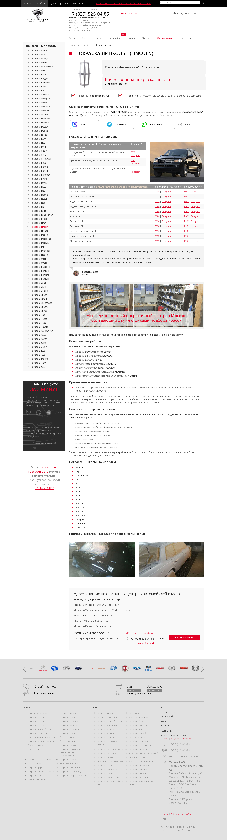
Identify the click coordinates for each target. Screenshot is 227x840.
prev (26, 668)
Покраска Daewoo (40, 118)
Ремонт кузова (67, 741)
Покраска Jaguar (39, 190)
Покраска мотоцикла (70, 767)
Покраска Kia (37, 206)
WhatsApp (149, 633)
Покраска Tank (38, 314)
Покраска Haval (39, 162)
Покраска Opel (38, 258)
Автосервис (78, 3)
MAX (133, 152)
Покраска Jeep (38, 202)
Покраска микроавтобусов (41, 771)
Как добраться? (146, 643)
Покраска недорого (107, 769)
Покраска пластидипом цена (111, 749)
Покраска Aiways (39, 58)
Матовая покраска (37, 763)
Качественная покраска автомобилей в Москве (123, 3)
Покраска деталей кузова (40, 729)
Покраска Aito (38, 54)
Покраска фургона (36, 767)
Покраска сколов (68, 745)
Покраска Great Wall (41, 158)
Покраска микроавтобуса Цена (142, 783)
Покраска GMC (38, 154)
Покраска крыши (35, 721)
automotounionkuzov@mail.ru (185, 756)
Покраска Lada (38, 210)
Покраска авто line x (139, 749)
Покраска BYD (38, 90)
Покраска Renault (40, 278)
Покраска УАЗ (38, 366)
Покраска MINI (38, 246)
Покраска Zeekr (39, 346)
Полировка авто (35, 749)
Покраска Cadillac (40, 94)
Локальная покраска (37, 713)
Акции (132, 37)
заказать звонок (129, 13)
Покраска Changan (40, 98)
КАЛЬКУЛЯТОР (44, 488)
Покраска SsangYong (41, 302)
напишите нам (184, 637)
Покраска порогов (69, 729)
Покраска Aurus (39, 62)
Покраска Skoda (39, 294)
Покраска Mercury (40, 242)
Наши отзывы (44, 693)
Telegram (135, 155)
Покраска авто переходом (41, 741)
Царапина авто (137, 757)
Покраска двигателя (70, 733)
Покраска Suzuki (39, 310)
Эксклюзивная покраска (72, 763)
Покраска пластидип (107, 753)
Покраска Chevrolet (41, 106)
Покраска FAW (38, 138)
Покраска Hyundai (40, 178)
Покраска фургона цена (141, 777)
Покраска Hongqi (39, 170)
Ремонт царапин (36, 745)
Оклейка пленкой (36, 779)
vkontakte (194, 13)
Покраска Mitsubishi (41, 250)
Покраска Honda (39, 166)
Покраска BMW (39, 74)
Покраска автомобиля (34, 3)
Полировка (134, 713)
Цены (98, 37)
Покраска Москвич (40, 358)
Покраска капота (68, 725)
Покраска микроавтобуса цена (110, 783)
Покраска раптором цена (142, 745)
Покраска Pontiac (40, 270)
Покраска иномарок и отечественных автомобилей (71, 752)
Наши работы (115, 37)
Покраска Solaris (39, 290)
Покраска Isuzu (38, 186)
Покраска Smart (39, 298)
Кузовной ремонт (59, 3)
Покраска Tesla (38, 322)
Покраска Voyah (39, 338)
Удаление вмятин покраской (143, 753)
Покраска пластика (37, 733)
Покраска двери (68, 717)
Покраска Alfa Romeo (42, 66)
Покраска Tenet (39, 318)
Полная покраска (68, 713)
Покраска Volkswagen (42, 330)
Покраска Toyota (39, 326)
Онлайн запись (45, 686)
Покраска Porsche (40, 274)
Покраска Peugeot (40, 266)
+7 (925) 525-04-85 (89, 14)
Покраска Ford (38, 146)
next (201, 668)
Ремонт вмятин (67, 737)
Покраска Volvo (39, 334)
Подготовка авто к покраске (42, 759)
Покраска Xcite (38, 342)
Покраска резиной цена (141, 741)
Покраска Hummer (40, 174)
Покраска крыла (35, 725)
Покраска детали (105, 737)
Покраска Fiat (38, 142)
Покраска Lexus (39, 218)
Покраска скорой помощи (73, 775)
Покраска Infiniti (39, 182)
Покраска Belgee (39, 78)
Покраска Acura (39, 50)
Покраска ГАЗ (38, 350)
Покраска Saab (38, 282)
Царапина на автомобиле (110, 761)
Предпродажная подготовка (41, 737)
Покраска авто (104, 765)
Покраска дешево (138, 769)
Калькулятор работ (140, 693)
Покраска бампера (69, 721)
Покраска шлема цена (140, 773)
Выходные (154, 686)
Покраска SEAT (38, 286)
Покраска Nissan (39, 254)
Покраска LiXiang (39, 230)
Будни (131, 686)
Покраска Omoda (40, 262)
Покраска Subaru (39, 306)
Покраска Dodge (39, 130)
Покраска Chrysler (40, 110)
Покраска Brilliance (40, 82)
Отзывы (146, 37)
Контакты (186, 37)
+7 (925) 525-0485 (118, 112)
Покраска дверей (137, 733)
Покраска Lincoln (39, 226)
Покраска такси (35, 775)
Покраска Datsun (39, 126)
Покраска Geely (39, 150)
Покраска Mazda (39, 234)
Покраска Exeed (39, 134)
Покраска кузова (35, 717)
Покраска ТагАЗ (39, 362)
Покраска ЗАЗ (38, 354)
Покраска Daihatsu (40, 122)
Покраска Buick (38, 86)
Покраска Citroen (39, 114)
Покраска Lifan (38, 222)
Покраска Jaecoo (39, 194)
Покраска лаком (68, 759)
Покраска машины (106, 733)
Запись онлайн (165, 37)
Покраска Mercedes (41, 238)
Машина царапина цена (141, 761)
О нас (72, 37)
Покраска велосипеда (71, 771)
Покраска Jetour (39, 198)
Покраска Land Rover (42, 214)
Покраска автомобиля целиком (108, 743)
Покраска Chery (39, 102)
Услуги (85, 37)
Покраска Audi (38, 70)
